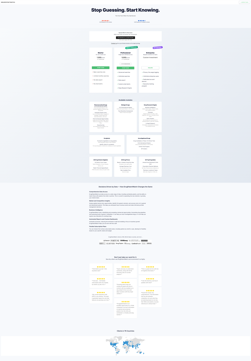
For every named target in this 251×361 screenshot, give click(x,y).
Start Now (100, 67)
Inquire (150, 67)
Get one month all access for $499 (125, 37)
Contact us (114, 43)
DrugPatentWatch (8, 2)
